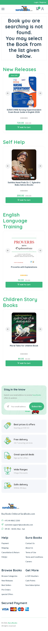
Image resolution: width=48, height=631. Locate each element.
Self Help (14, 142)
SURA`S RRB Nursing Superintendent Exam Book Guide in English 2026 (24, 111)
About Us (29, 548)
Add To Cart (25, 127)
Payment (5, 543)
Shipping (4, 548)
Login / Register (40, 2)
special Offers (7, 594)
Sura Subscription (32, 585)
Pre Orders (6, 590)
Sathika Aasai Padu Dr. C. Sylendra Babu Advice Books (24, 183)
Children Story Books (20, 302)
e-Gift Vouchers (32, 576)
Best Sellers (6, 585)
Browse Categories (9, 576)
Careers (28, 561)
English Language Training (15, 221)
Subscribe (37, 406)
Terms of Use (30, 552)
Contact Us (30, 543)
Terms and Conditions (34, 557)
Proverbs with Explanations (24, 267)
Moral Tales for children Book (24, 345)
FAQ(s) (4, 557)
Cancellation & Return (10, 552)
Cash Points (30, 580)
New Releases (19, 69)
